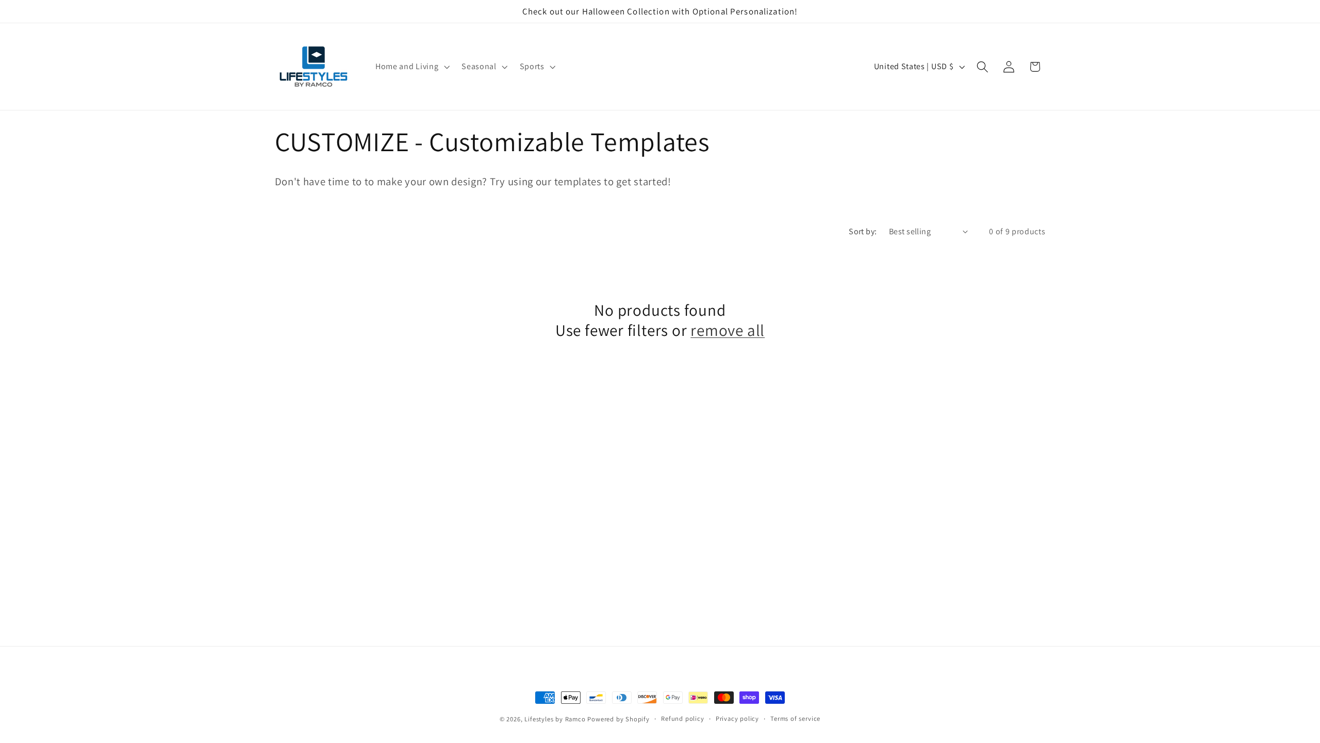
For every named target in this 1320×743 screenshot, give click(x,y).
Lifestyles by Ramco (554, 719)
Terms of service (795, 718)
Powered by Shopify (618, 719)
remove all (727, 330)
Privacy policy (737, 718)
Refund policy (682, 718)
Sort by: (863, 231)
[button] (411, 66)
